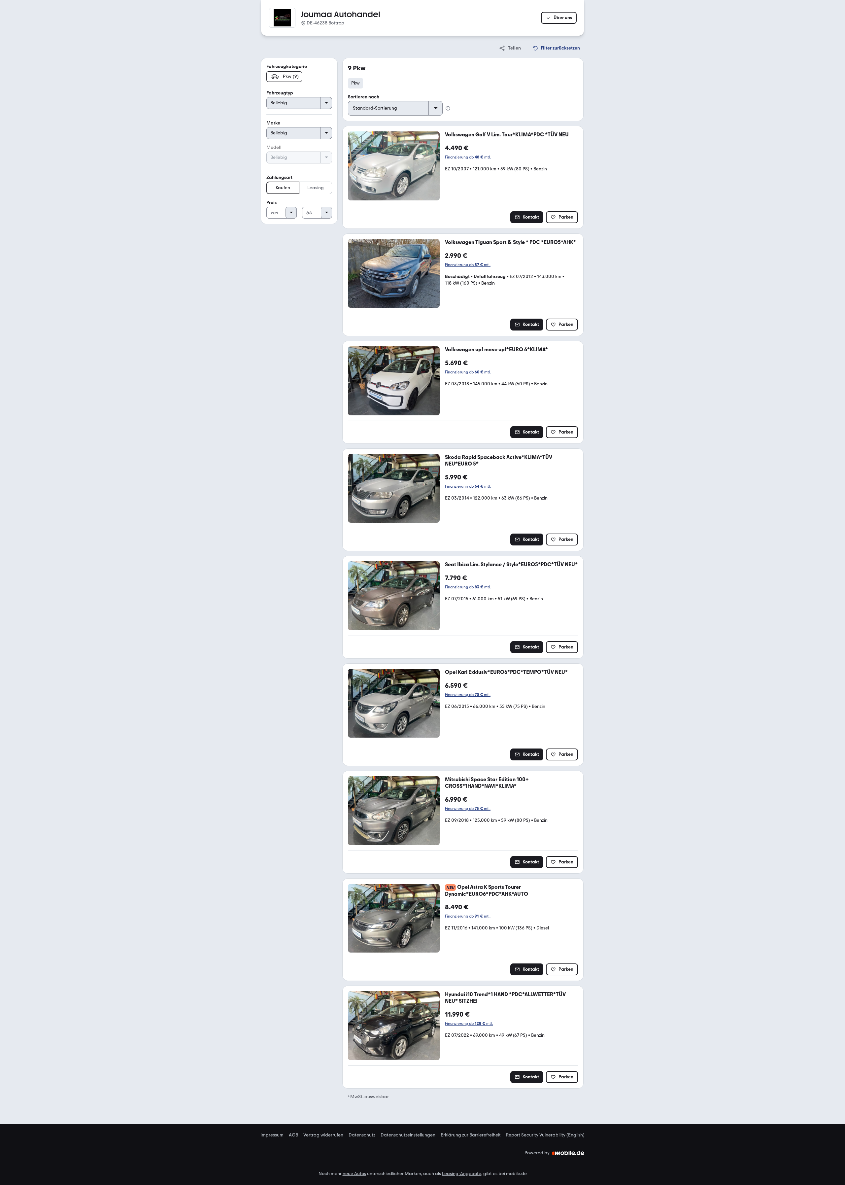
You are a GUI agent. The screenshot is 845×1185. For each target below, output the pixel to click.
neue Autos (354, 1173)
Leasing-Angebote (461, 1173)
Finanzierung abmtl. (468, 157)
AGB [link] (293, 1135)
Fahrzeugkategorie (286, 66)
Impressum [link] (272, 1135)
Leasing (315, 188)
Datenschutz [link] (362, 1135)
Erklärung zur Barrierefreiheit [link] (471, 1135)
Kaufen (283, 188)
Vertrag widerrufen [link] (323, 1135)
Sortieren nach (363, 97)
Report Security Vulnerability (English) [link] (545, 1135)
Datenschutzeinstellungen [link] (408, 1135)
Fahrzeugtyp (279, 93)
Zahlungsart (279, 177)
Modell (274, 147)
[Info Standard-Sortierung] (448, 108)
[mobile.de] (568, 1153)
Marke (273, 123)
